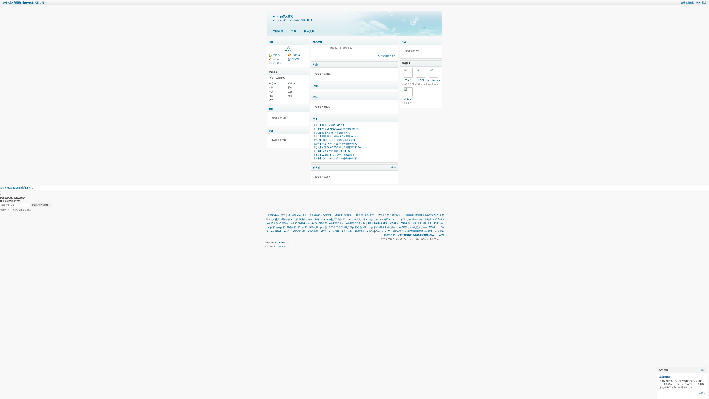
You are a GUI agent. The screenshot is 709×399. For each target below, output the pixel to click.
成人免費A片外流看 (297, 215)
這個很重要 (664, 376)
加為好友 (296, 55)
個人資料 (309, 31)
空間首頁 (278, 31)
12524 (421, 80)
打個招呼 (296, 59)
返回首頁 (39, 2)
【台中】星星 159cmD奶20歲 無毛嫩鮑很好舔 (336, 129)
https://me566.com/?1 (283, 20)
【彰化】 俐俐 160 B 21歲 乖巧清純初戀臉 (334, 140)
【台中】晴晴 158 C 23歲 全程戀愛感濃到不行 (336, 158)
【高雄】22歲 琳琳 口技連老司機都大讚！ (333, 155)
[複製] (303, 20)
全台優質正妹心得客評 (320, 215)
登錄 (704, 2)
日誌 (315, 97)
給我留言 (277, 59)
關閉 (703, 370)
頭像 (271, 41)
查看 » (702, 393)
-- (275, 83)
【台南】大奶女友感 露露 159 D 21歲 (331, 151)
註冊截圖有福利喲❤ (691, 2)
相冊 (271, 109)
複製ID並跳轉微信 (40, 205)
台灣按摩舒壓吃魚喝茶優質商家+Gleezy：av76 (420, 235)
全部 (393, 167)
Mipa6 (408, 80)
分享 (315, 86)
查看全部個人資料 (387, 55)
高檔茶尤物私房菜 (365, 215)
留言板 (316, 167)
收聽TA (276, 55)
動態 (315, 64)
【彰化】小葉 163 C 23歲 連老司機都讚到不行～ (337, 147)
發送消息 (277, 63)
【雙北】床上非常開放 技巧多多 (329, 125)
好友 (404, 41)
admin (288, 50)
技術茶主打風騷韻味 (344, 215)
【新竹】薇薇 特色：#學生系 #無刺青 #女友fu (335, 136)
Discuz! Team (282, 246)
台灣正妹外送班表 (276, 215)
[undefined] (31, 188)
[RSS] (309, 20)
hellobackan (433, 80)
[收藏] (297, 20)
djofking (408, 99)
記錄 (271, 131)
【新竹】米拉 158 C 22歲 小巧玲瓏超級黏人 (335, 143)
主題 (293, 31)
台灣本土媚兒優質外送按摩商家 (18, 2)
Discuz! (281, 242)
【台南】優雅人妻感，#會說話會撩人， (332, 132)
